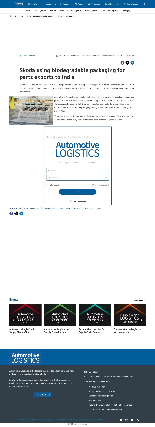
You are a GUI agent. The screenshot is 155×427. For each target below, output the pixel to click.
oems (68, 208)
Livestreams (51, 4)
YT (133, 419)
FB (127, 419)
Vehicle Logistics (74, 11)
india (26, 208)
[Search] (117, 4)
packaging (76, 208)
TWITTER (138, 419)
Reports (81, 4)
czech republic (16, 208)
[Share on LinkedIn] (132, 63)
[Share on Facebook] (122, 63)
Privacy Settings (68, 419)
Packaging (126, 11)
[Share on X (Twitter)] (127, 63)
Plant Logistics (91, 11)
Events (34, 4)
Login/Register (132, 4)
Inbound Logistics (56, 11)
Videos (111, 4)
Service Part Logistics (109, 11)
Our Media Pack (99, 419)
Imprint (51, 419)
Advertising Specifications (83, 419)
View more (138, 300)
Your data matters (24, 419)
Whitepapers (96, 4)
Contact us (58, 419)
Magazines (67, 4)
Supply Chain (40, 11)
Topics (27, 11)
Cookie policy (36, 419)
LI (121, 419)
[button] (13, 320)
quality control (88, 208)
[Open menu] (11, 4)
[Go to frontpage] (19, 4)
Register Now (43, 394)
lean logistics (35, 208)
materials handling (50, 208)
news (62, 208)
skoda (99, 208)
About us (45, 419)
